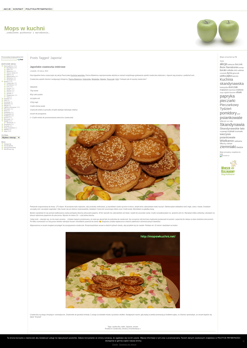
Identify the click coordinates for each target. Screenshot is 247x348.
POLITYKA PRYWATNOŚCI (39, 9)
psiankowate (231, 117)
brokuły (241, 67)
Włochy (223, 143)
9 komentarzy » (135, 329)
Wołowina (10, 78)
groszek (236, 73)
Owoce (9, 92)
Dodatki (6, 98)
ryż (225, 121)
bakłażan (231, 65)
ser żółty (230, 121)
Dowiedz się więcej (127, 344)
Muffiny (9, 90)
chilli (235, 70)
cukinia (240, 70)
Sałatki (6, 121)
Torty (8, 97)
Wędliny (6, 129)
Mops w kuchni (24, 28)
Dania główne (8, 66)
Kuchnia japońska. (78, 75)
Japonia (129, 327)
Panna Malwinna (75, 79)
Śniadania (7, 124)
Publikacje (7, 116)
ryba (221, 121)
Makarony (10, 71)
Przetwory (7, 112)
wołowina (238, 141)
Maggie (103, 79)
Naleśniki (7, 104)
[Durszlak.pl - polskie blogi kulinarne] (224, 155)
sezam (135, 327)
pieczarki (227, 101)
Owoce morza (11, 73)
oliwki (239, 92)
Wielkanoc (227, 140)
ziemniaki (228, 147)
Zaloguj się (7, 144)
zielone (229, 143)
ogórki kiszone (229, 92)
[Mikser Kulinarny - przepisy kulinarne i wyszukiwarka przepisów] (229, 177)
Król (117, 79)
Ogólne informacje (10, 107)
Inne (8, 86)
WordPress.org (9, 149)
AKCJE (7, 9)
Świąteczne (10, 95)
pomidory (228, 113)
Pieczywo (7, 109)
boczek (238, 64)
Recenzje (7, 119)
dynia (229, 73)
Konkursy (7, 102)
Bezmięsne (10, 68)
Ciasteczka (117, 329)
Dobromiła (87, 79)
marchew (232, 90)
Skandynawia (232, 124)
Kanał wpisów (8, 145)
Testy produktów (9, 128)
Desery (125, 329)
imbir (123, 327)
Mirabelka (95, 79)
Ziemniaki (10, 80)
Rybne (9, 74)
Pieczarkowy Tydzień (229, 107)
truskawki (239, 131)
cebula (230, 70)
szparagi (223, 131)
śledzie (239, 147)
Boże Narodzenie (229, 67)
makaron (224, 90)
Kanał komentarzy (10, 147)
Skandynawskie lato (232, 128)
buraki (223, 70)
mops (222, 92)
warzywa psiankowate (227, 135)
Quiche (6, 117)
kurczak (233, 87)
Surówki (6, 126)
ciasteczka (116, 327)
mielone (239, 90)
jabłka (223, 76)
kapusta (235, 76)
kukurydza (224, 87)
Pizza (6, 110)
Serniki (9, 93)
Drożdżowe (10, 85)
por (238, 114)
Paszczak (110, 79)
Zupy (5, 131)
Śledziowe (10, 122)
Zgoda (115, 344)
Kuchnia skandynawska (232, 81)
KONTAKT (18, 9)
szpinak (231, 131)
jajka (229, 75)
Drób (8, 69)
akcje (223, 64)
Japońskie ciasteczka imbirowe (47, 67)
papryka (227, 96)
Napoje (6, 105)
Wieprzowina (11, 76)
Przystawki (7, 114)
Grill (5, 100)
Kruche (9, 88)
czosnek (223, 73)
